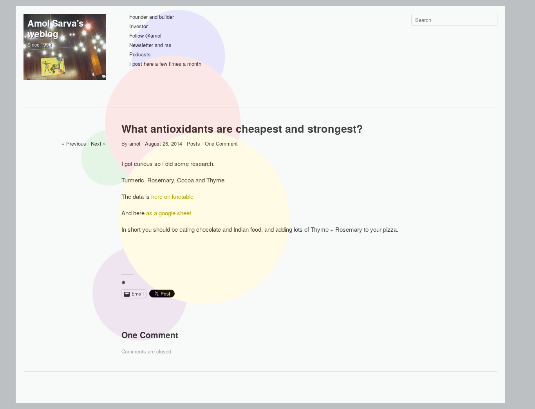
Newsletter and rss (150, 45)
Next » (98, 143)
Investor (138, 26)
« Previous (74, 143)
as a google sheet (168, 213)
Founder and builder (151, 17)
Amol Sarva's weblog (55, 28)
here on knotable (172, 196)
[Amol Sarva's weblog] (64, 55)
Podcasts (140, 54)
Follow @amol (145, 35)
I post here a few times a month (165, 64)
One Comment (221, 143)
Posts (193, 143)
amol (134, 143)
